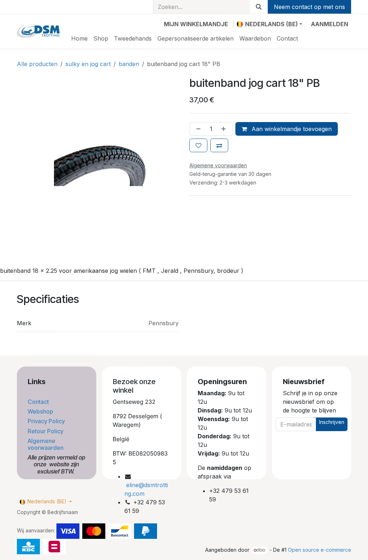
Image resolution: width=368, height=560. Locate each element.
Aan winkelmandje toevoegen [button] (291, 128)
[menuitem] (79, 38)
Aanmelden (329, 24)
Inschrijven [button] (331, 422)
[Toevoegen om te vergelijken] (219, 145)
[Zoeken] (259, 7)
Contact (39, 401)
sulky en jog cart (88, 63)
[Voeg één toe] (225, 128)
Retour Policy (46, 431)
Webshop (41, 411)
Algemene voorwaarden (46, 444)
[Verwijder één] (197, 128)
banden (129, 63)
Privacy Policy (47, 421)
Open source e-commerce (319, 550)
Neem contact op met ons (309, 6)
